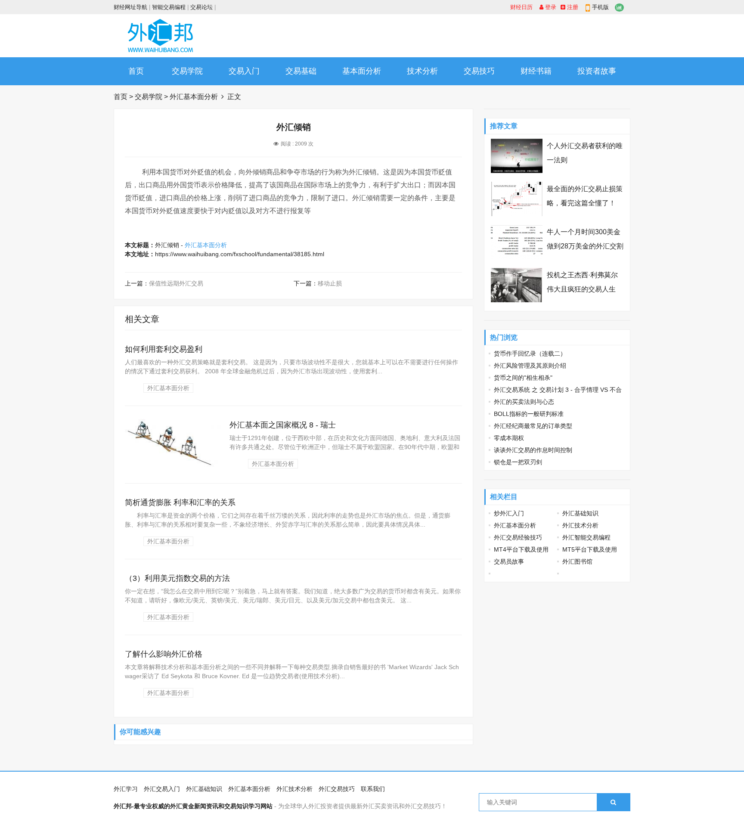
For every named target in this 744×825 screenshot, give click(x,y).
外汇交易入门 (162, 788)
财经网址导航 (130, 7)
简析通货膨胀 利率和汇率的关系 (180, 502)
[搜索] (613, 802)
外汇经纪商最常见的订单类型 (533, 425)
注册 (571, 7)
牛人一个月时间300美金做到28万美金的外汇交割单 (585, 246)
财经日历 (521, 7)
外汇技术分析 (580, 525)
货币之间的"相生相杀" (523, 377)
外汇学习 (126, 788)
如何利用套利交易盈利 (163, 349)
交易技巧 (479, 71)
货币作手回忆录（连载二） (530, 353)
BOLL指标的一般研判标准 (529, 413)
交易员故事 (509, 561)
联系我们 (373, 788)
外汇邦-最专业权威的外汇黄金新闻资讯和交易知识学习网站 (193, 806)
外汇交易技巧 (337, 788)
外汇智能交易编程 (586, 537)
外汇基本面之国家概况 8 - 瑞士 (282, 425)
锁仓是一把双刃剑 (518, 462)
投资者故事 (596, 71)
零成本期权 (509, 437)
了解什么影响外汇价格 (163, 654)
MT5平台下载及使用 (589, 549)
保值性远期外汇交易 (176, 283)
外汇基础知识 (580, 513)
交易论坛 (201, 7)
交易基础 (300, 71)
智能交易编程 (169, 7)
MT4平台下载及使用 (521, 549)
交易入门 (244, 71)
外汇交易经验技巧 (518, 537)
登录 (549, 7)
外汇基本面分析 (194, 96)
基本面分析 (361, 71)
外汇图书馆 (577, 561)
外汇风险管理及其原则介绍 (530, 365)
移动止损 (330, 283)
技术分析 (422, 71)
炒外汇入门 (509, 513)
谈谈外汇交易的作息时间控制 (533, 450)
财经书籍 (536, 71)
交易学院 (187, 71)
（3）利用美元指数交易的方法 (177, 578)
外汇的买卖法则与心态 (524, 401)
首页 (136, 71)
